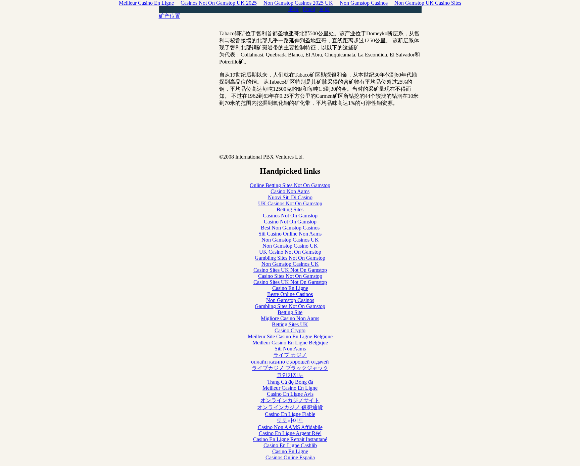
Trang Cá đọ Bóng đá (290, 382)
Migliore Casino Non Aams (290, 318)
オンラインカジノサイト (290, 400)
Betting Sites (290, 209)
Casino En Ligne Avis (290, 394)
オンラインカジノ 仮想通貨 (290, 407)
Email (309, 9)
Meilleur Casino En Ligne (290, 388)
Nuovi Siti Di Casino (290, 197)
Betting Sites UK (290, 324)
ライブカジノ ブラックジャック (290, 368)
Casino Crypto (290, 330)
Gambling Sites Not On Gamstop (290, 258)
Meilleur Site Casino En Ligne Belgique (290, 336)
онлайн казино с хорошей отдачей (290, 362)
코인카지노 (290, 375)
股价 (293, 9)
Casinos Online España (290, 457)
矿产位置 (169, 16)
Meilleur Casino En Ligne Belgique (290, 342)
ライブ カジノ (290, 355)
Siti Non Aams (290, 348)
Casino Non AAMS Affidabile (290, 427)
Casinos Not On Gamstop (290, 215)
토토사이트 (290, 420)
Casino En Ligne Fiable (290, 414)
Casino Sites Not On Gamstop (290, 276)
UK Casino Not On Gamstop (290, 252)
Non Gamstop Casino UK (290, 246)
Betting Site (290, 312)
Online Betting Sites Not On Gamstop (290, 185)
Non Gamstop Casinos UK (290, 240)
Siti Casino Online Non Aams (290, 234)
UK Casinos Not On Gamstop (290, 203)
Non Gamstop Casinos (290, 300)
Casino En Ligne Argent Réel (290, 433)
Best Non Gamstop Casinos (290, 227)
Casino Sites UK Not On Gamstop (290, 270)
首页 (324, 9)
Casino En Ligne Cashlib (290, 445)
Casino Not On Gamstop (290, 221)
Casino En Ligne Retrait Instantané (290, 439)
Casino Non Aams (290, 191)
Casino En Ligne (290, 288)
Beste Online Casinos (290, 294)
